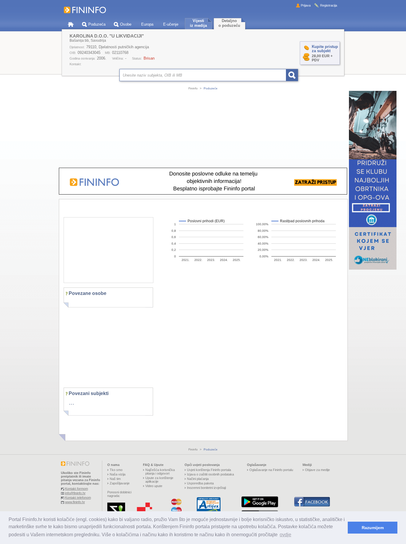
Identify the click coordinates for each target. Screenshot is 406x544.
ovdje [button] (285, 534)
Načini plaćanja (198, 479)
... (71, 402)
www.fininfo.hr (75, 502)
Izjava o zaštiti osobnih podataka (210, 474)
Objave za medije (317, 470)
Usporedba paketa (200, 483)
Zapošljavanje (120, 483)
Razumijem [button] (373, 527)
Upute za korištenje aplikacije (159, 479)
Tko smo (116, 470)
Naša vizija (117, 474)
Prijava (306, 5)
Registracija (328, 5)
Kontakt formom (76, 488)
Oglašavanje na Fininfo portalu (271, 470)
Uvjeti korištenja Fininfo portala (209, 470)
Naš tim (115, 479)
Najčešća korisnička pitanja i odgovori (160, 471)
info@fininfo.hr (75, 493)
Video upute (153, 486)
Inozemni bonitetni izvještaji (206, 487)
